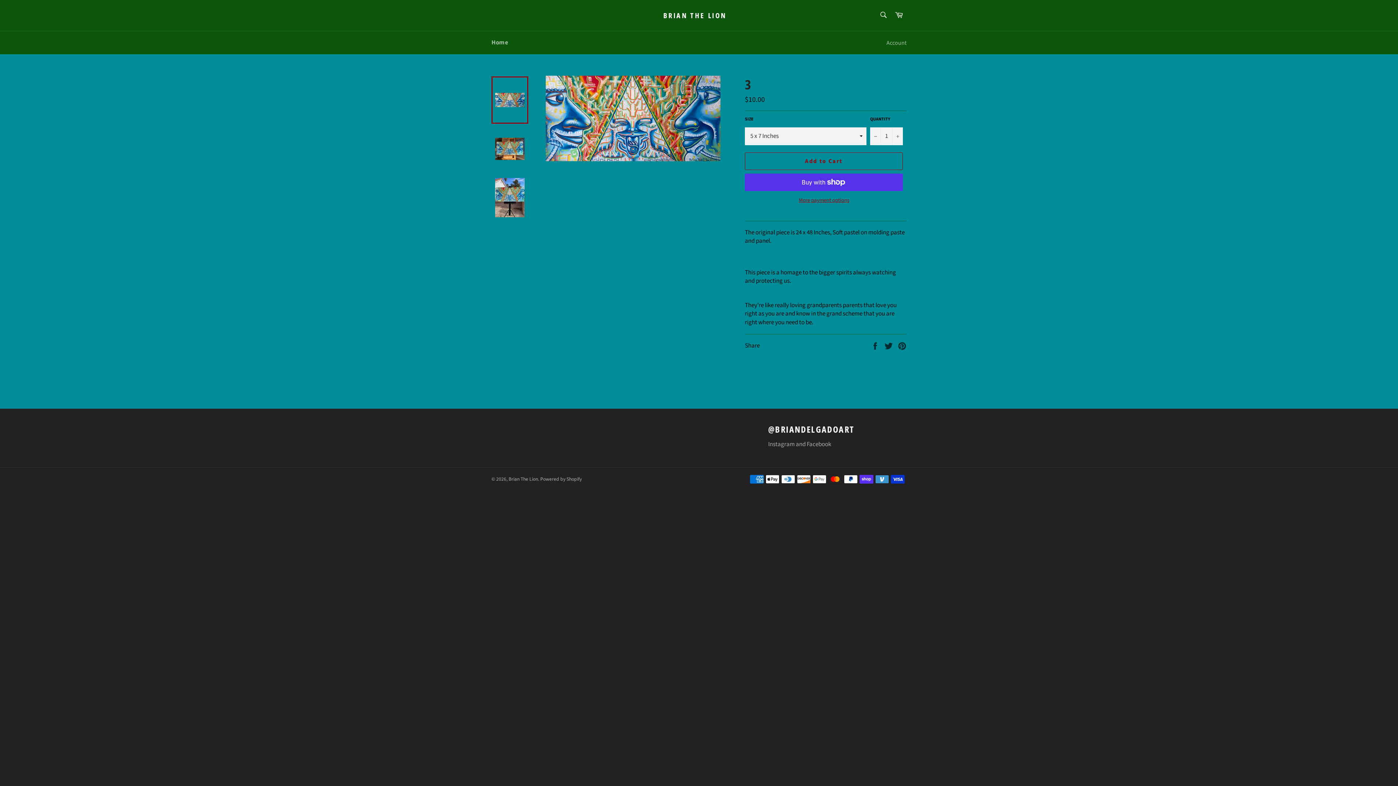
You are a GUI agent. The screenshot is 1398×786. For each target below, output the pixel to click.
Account (896, 43)
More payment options (824, 200)
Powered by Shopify (561, 479)
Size (749, 119)
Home (499, 42)
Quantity (880, 119)
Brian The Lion (695, 15)
